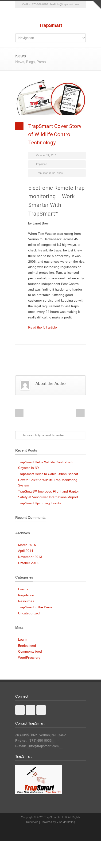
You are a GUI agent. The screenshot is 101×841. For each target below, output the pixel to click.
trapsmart (41, 164)
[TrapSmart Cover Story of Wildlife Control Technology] (50, 97)
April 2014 (25, 551)
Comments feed (30, 651)
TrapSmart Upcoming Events (39, 503)
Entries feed (27, 645)
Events (23, 589)
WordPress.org (29, 657)
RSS (50, 12)
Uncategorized (29, 613)
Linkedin (30, 710)
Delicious (74, 351)
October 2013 (28, 563)
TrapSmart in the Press (49, 173)
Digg (64, 351)
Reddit (55, 351)
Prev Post (19, 413)
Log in (22, 639)
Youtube (41, 710)
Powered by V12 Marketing (58, 822)
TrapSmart (50, 25)
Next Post (80, 413)
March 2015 (27, 545)
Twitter (36, 351)
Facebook (27, 351)
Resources (26, 601)
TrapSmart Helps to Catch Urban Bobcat (48, 474)
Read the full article (42, 327)
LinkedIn (45, 351)
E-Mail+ (36, 361)
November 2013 (30, 557)
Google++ (27, 361)
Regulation (26, 595)
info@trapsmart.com (43, 746)
